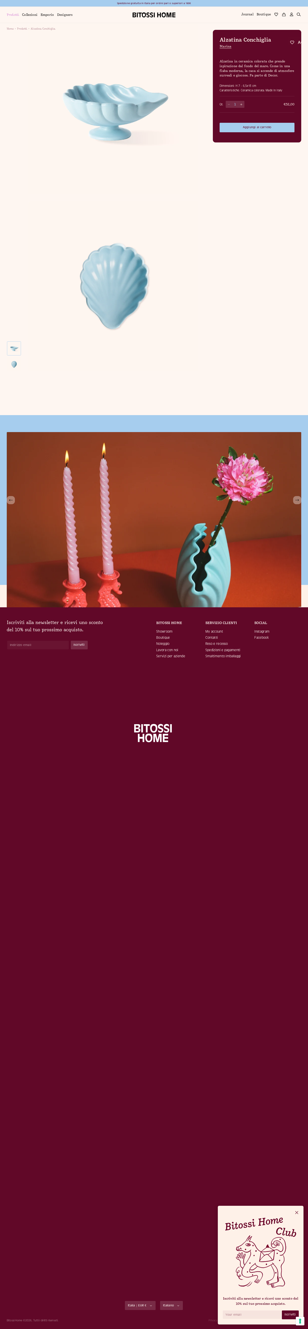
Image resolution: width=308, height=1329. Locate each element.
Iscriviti (290, 1314)
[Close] (296, 1212)
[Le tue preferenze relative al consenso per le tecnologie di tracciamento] (300, 1321)
